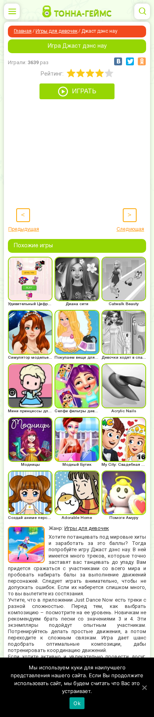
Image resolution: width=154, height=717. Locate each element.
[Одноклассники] (142, 61)
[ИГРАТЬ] (77, 97)
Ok (77, 703)
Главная (23, 31)
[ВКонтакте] (118, 61)
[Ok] (144, 687)
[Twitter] (130, 61)
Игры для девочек (56, 31)
